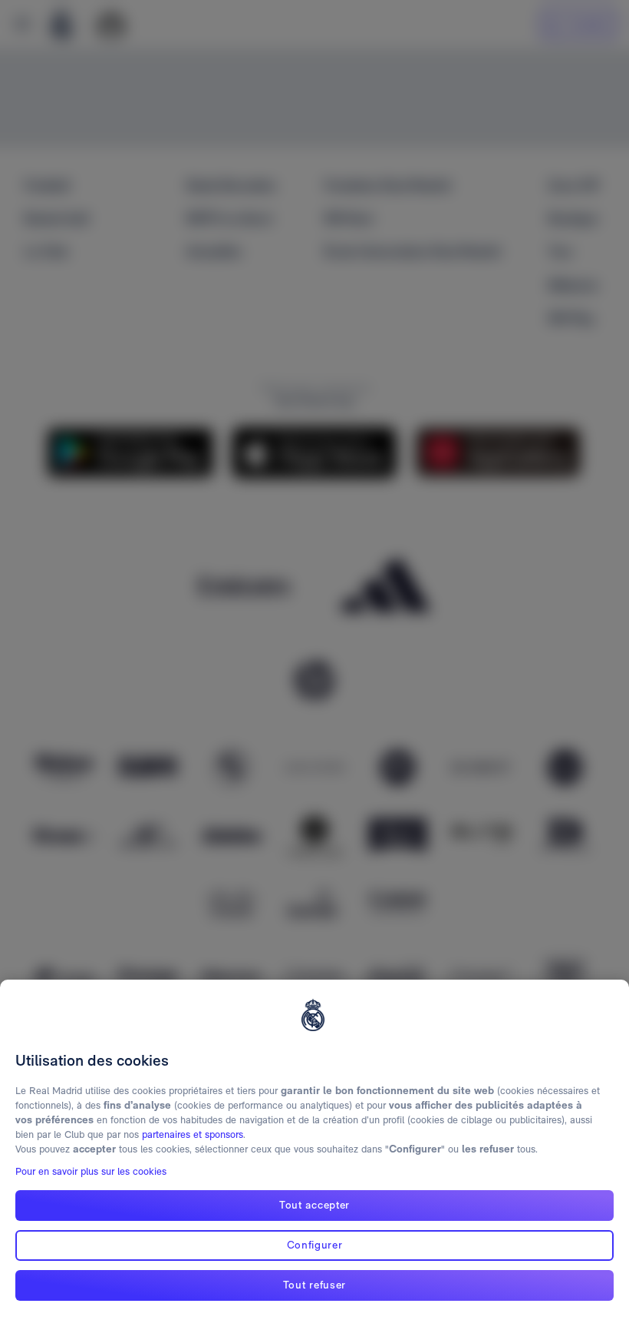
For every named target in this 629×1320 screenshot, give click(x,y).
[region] (314, 1150)
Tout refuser (314, 1285)
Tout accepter (314, 1205)
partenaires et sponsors (192, 1134)
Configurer (315, 1245)
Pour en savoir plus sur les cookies (90, 1171)
